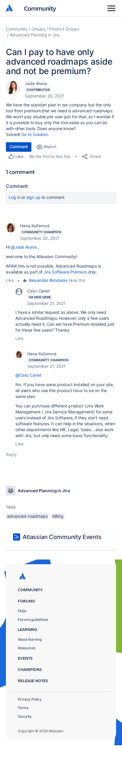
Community (40, 8)
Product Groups (64, 28)
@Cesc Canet (28, 375)
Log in (14, 197)
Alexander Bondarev (48, 280)
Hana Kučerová (34, 225)
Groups (38, 28)
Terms (23, 708)
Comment (18, 146)
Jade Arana (36, 83)
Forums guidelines (33, 619)
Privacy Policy (30, 699)
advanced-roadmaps (27, 516)
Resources (26, 648)
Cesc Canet (38, 290)
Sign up (33, 197)
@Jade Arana (24, 247)
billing (57, 516)
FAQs (22, 611)
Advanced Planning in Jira (35, 34)
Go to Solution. (35, 134)
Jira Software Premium (65, 271)
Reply (11, 454)
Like (10, 280)
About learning (30, 639)
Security (25, 716)
